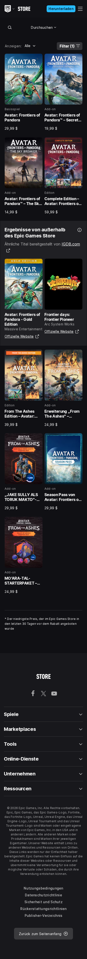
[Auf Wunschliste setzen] (37, 59)
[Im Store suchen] (9, 27)
